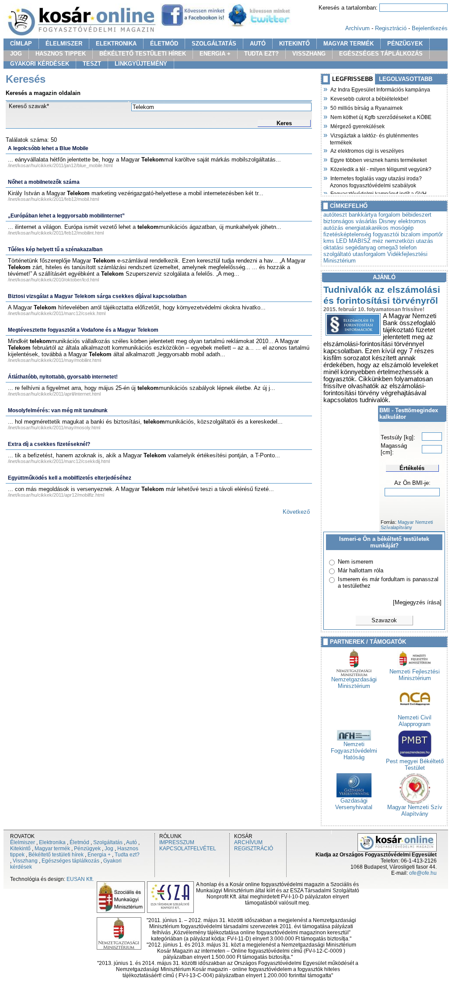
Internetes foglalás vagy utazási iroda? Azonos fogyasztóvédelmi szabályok (376, 181)
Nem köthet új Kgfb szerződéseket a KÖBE (380, 116)
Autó (131, 842)
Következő (296, 512)
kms (328, 241)
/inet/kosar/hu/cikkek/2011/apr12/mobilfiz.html (56, 495)
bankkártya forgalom (374, 214)
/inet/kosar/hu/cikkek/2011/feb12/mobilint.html (56, 232)
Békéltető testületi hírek (56, 855)
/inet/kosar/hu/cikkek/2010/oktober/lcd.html (53, 279)
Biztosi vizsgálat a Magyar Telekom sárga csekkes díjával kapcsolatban (97, 296)
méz (377, 241)
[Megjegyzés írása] (417, 602)
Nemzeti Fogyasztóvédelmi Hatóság (354, 751)
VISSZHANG (309, 53)
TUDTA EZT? (261, 53)
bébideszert (416, 214)
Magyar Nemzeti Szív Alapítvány (414, 810)
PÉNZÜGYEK (405, 43)
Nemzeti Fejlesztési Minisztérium (414, 674)
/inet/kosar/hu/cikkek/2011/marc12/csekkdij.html (59, 461)
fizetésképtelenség (347, 234)
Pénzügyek (87, 848)
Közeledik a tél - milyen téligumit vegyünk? (380, 168)
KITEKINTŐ (294, 43)
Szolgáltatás (108, 842)
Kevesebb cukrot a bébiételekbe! (369, 98)
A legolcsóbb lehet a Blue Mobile (48, 148)
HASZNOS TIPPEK (60, 53)
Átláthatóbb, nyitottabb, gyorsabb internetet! (63, 377)
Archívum (357, 28)
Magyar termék (52, 848)
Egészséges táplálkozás (70, 861)
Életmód (79, 842)
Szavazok (384, 620)
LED (341, 241)
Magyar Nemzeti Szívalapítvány (407, 524)
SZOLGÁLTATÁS (214, 43)
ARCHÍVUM (248, 842)
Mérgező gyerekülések (357, 125)
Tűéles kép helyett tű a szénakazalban (55, 249)
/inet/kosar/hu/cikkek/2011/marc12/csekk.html (56, 313)
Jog (109, 848)
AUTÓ (258, 43)
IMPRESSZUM (176, 842)
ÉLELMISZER (64, 43)
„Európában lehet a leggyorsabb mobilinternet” (66, 216)
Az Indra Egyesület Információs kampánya (380, 88)
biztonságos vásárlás (350, 221)
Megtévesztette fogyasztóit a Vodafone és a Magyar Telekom (83, 330)
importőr (432, 234)
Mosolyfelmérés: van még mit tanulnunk (58, 410)
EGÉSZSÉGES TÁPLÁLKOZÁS (381, 53)
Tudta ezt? (127, 855)
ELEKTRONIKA (116, 43)
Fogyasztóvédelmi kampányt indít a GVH (378, 193)
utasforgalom (369, 254)
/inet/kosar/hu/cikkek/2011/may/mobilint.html (54, 360)
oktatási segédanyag (349, 247)
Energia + (99, 855)
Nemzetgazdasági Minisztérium (354, 682)
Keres (284, 123)
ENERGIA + (215, 53)
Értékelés (411, 468)
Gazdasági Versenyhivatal (353, 803)
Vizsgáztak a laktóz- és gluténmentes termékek (374, 138)
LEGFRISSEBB (352, 79)
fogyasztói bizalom (396, 234)
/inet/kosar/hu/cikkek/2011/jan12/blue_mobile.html (60, 165)
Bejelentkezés (430, 28)
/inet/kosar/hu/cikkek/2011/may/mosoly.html (54, 427)
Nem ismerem (355, 561)
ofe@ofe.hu (423, 873)
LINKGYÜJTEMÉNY (141, 63)
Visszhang (25, 861)
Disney (387, 221)
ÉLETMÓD (164, 43)
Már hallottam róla (360, 570)
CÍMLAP (21, 43)
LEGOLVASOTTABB (405, 79)
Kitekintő (20, 848)
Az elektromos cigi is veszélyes (367, 150)
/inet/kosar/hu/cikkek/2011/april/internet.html (54, 393)
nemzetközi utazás (409, 241)
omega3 (388, 247)
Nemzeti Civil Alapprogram (414, 720)
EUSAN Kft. (80, 879)
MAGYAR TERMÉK (348, 43)
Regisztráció (390, 28)
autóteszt (335, 214)
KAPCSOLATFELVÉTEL (187, 848)
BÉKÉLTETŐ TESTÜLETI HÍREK (142, 53)
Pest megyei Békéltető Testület (415, 764)
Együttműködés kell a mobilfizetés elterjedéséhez (69, 478)
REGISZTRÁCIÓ (253, 848)
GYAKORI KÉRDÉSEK (39, 63)
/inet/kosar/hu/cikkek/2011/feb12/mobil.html (53, 199)
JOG (16, 53)
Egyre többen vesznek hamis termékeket (378, 159)
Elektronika (52, 842)
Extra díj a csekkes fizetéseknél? (49, 444)
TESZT (92, 63)
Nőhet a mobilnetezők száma (44, 182)
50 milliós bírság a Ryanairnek (366, 107)
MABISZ (360, 241)
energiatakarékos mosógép (379, 227)
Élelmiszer (22, 842)
